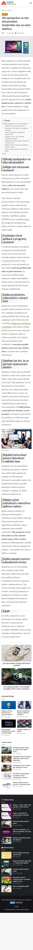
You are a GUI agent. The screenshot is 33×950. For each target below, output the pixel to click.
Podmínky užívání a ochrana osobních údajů (16, 909)
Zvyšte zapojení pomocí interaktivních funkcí (16, 150)
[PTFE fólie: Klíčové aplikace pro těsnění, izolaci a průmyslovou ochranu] (6, 776)
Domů (5, 10)
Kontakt (16, 906)
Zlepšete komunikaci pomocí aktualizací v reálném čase (17, 142)
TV (4, 33)
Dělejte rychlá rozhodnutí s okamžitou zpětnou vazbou (16, 146)
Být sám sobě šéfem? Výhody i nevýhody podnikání (23, 712)
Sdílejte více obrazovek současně (15, 126)
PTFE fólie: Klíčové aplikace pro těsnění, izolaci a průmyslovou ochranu (21, 775)
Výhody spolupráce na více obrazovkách (15, 124)
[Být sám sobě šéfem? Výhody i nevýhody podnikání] (24, 705)
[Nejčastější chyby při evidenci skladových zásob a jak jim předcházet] (6, 759)
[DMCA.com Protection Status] (16, 903)
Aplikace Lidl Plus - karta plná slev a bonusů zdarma (7, 712)
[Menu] (31, 4)
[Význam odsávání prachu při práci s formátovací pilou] (6, 785)
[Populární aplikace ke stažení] (24, 723)
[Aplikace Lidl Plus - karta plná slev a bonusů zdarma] (8, 705)
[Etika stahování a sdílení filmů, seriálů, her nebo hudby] (8, 723)
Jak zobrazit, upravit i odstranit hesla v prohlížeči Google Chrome (21, 879)
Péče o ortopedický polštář (21, 886)
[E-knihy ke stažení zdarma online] (6, 823)
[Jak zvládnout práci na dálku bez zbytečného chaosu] (6, 768)
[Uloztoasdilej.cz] (8, 3)
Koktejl (10, 10)
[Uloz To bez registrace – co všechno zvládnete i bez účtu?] (6, 832)
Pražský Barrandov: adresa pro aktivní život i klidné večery (21, 749)
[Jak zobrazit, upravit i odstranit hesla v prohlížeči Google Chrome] (6, 879)
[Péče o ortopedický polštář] (6, 888)
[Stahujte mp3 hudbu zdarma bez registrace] (6, 840)
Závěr (4, 154)
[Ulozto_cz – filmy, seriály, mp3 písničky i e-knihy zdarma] (6, 807)
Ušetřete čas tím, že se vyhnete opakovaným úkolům (14, 138)
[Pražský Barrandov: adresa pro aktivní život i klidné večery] (6, 750)
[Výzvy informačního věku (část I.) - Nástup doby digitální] (6, 863)
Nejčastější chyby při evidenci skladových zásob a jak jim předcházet (22, 758)
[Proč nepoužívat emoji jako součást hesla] (6, 855)
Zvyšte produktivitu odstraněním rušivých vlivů (15, 133)
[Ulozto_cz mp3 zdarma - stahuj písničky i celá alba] (6, 815)
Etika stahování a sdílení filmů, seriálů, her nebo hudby (8, 731)
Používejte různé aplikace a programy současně (16, 129)
